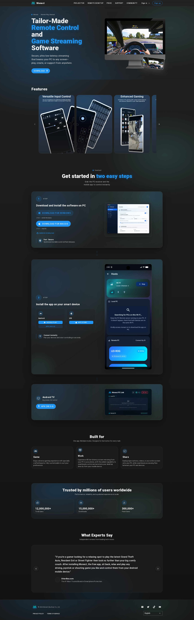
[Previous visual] (36, 568)
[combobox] (153, 613)
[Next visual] (158, 568)
